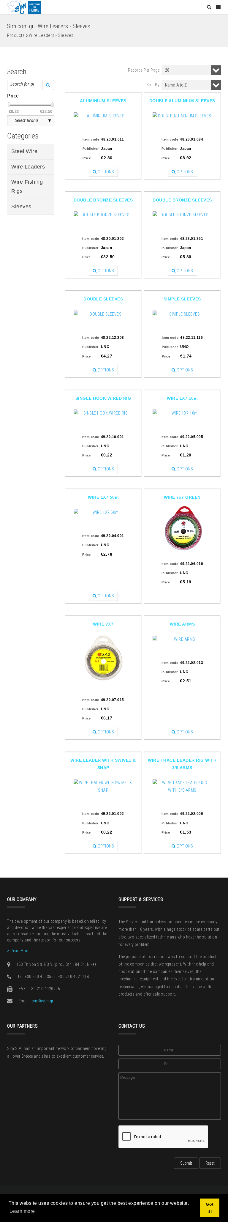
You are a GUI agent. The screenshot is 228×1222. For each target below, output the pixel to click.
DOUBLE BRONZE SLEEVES (103, 200)
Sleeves (21, 207)
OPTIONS (105, 171)
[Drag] (9, 105)
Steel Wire (24, 151)
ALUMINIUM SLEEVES (103, 100)
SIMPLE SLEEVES (182, 299)
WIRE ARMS (182, 624)
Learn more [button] (22, 1211)
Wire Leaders (28, 167)
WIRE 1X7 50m (103, 497)
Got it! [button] (210, 1208)
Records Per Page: (144, 70)
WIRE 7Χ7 (103, 624)
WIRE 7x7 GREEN (182, 497)
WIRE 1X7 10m (182, 398)
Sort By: (153, 84)
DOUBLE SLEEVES (103, 299)
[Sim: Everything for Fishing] (24, 7)
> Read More (18, 950)
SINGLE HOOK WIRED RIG (103, 398)
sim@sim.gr (42, 1001)
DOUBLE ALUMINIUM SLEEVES (182, 100)
